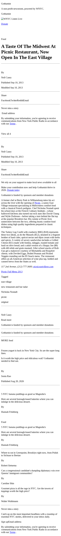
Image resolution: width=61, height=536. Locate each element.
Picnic (37, 203)
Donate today (13, 190)
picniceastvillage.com (43, 266)
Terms (12, 123)
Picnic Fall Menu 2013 (12, 271)
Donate (4, 24)
